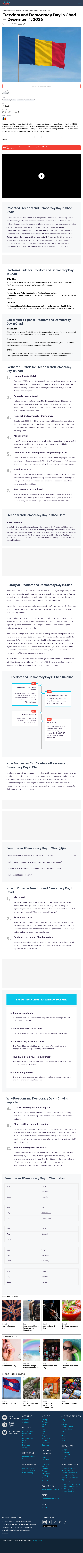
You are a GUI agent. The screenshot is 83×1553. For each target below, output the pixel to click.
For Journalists (27, 1434)
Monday (45, 1469)
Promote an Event (29, 1457)
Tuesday (45, 1471)
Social (19, 137)
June (43, 1431)
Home (4, 10)
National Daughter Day (69, 1486)
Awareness (7, 99)
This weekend (47, 1462)
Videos (24, 1447)
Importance (68, 137)
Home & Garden (67, 1429)
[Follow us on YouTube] (45, 1522)
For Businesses (27, 1431)
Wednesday (46, 1473)
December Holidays (14, 10)
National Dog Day (67, 1491)
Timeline (45, 137)
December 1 (46, 1192)
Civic (14, 99)
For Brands (26, 1436)
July (43, 1434)
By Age (64, 1450)
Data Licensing (27, 1473)
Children (64, 1424)
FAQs (60, 137)
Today (44, 1457)
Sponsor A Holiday (28, 1470)
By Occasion (65, 1454)
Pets (63, 1434)
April (43, 1427)
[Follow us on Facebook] (50, 1522)
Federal (20, 24)
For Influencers (27, 1438)
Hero (32, 137)
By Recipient (66, 1459)
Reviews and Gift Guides (50, 1499)
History (38, 137)
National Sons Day (67, 1475)
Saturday (45, 1480)
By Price (64, 1457)
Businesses (53, 137)
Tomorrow (45, 1459)
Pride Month (65, 1482)
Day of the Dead (67, 1470)
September (46, 1438)
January (44, 1420)
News (24, 1443)
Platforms (11, 137)
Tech (63, 1438)
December (45, 1445)
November (45, 1443)
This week (45, 1464)
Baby (63, 1420)
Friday (44, 1478)
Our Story (25, 1422)
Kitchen (64, 1431)
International (29, 99)
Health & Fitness (67, 1427)
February (45, 1422)
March (44, 1424)
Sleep (63, 1436)
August (44, 1436)
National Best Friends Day (70, 1484)
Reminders (26, 1445)
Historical (20, 99)
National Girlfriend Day (69, 1468)
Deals (4, 137)
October (45, 1440)
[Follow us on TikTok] (65, 1522)
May (43, 1429)
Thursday (45, 1476)
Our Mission (26, 1420)
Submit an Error (27, 1459)
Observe (5, 139)
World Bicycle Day (67, 1489)
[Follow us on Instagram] (55, 1522)
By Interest (65, 1452)
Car (62, 1422)
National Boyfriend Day (69, 1473)
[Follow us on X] (60, 1522)
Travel (63, 1440)
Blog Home (46, 1508)
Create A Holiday (28, 1468)
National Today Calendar (50, 1489)
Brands (26, 137)
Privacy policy (37, 1541)
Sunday (44, 1466)
